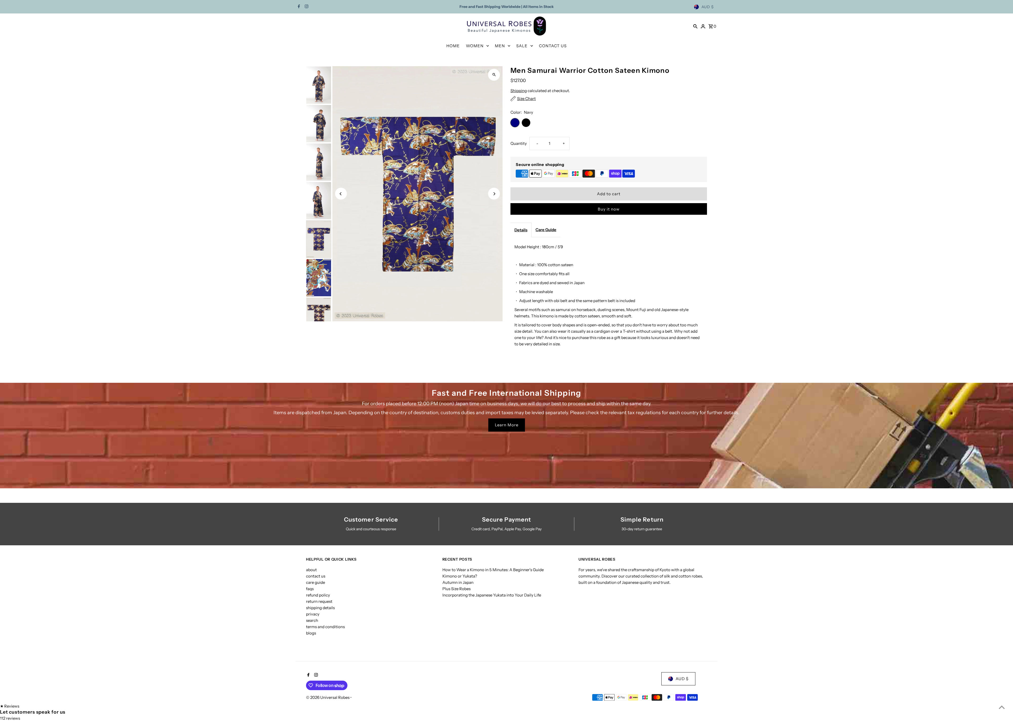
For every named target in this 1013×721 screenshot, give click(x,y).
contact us (315, 576)
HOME (453, 45)
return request (319, 601)
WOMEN (475, 45)
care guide (315, 582)
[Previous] (341, 194)
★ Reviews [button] (9, 706)
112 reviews (10, 718)
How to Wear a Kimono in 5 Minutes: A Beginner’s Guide (493, 569)
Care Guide (546, 229)
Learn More (506, 424)
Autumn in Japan (458, 582)
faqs (310, 588)
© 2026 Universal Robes (328, 697)
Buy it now (609, 209)
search (312, 620)
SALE (522, 45)
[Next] (494, 194)
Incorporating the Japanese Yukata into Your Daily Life (491, 595)
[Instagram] (305, 7)
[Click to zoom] (494, 75)
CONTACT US (553, 45)
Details (520, 229)
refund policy (318, 595)
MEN (500, 45)
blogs (311, 633)
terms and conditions (325, 626)
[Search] (695, 26)
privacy (312, 614)
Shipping (518, 90)
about (311, 569)
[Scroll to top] (1002, 707)
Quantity (518, 143)
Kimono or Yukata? (459, 576)
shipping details (320, 607)
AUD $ (707, 6)
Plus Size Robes (456, 588)
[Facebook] (298, 7)
